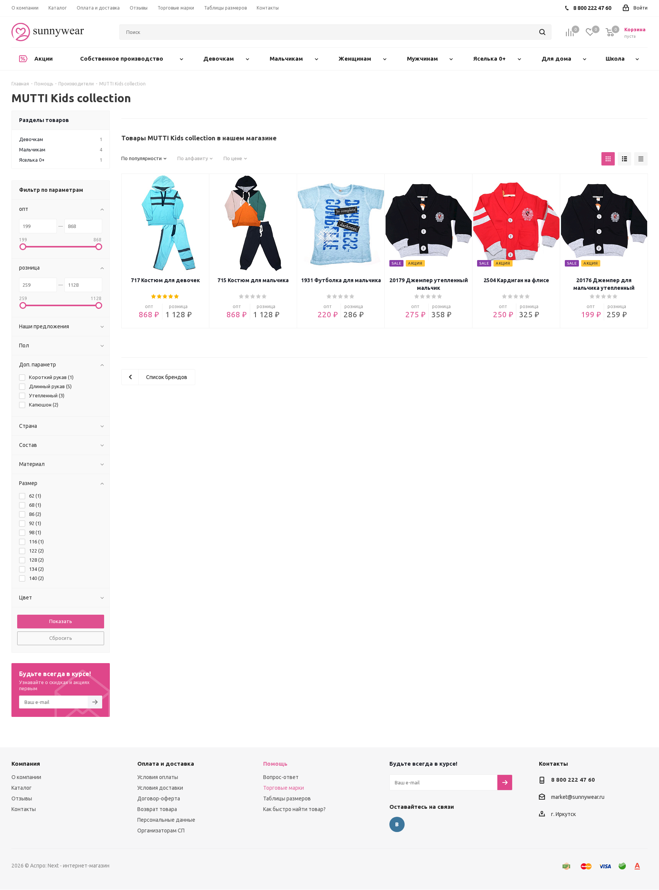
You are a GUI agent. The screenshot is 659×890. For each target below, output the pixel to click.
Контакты (23, 809)
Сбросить (60, 638)
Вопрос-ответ (281, 777)
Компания (25, 763)
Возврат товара (157, 809)
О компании (26, 777)
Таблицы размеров (287, 798)
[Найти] (542, 32)
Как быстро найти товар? (294, 809)
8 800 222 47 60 (573, 779)
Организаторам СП (161, 830)
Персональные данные (166, 820)
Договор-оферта (158, 798)
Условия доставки (160, 788)
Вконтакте (397, 824)
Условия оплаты (157, 777)
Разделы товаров (44, 120)
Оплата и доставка (165, 763)
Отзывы (21, 798)
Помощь (275, 763)
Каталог (21, 788)
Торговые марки (283, 788)
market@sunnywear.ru (577, 797)
